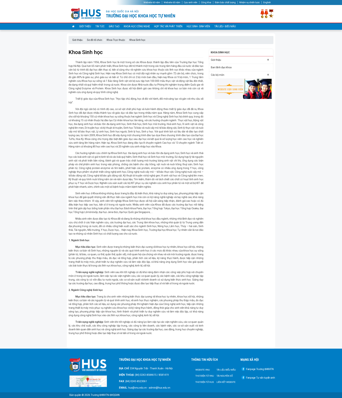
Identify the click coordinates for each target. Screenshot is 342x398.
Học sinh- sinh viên (198, 26)
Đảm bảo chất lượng (225, 2)
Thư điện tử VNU (204, 375)
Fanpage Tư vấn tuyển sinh (260, 377)
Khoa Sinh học (137, 39)
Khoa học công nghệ (137, 26)
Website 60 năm (152, 2)
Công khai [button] (206, 2)
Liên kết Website (226, 382)
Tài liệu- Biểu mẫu (225, 26)
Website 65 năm (172, 2)
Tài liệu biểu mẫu (226, 369)
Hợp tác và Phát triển (168, 26)
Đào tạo (114, 26)
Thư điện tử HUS (204, 382)
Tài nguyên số (225, 375)
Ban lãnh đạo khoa (221, 67)
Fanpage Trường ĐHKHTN (260, 369)
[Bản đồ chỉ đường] (88, 381)
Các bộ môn (240, 75)
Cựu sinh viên (190, 2)
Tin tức (100, 26)
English (267, 2)
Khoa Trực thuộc (116, 39)
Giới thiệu (85, 26)
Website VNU (202, 369)
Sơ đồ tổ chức (94, 39)
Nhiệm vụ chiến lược (249, 2)
